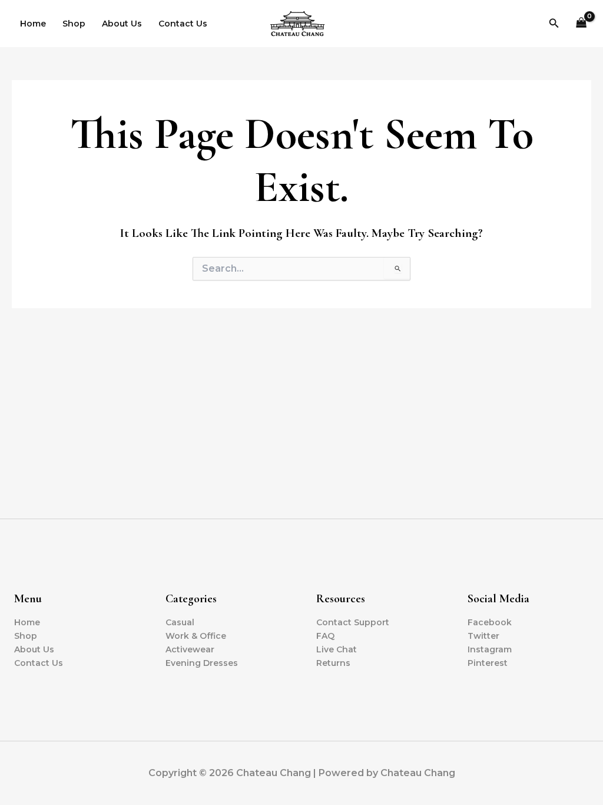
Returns (333, 663)
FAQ (325, 636)
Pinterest (488, 663)
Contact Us (182, 23)
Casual (179, 622)
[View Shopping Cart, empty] (581, 24)
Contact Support (352, 622)
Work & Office (195, 636)
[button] (554, 23)
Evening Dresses (201, 663)
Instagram (490, 649)
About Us (122, 23)
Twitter (483, 636)
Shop (73, 23)
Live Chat (336, 649)
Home (33, 23)
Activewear (189, 649)
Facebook (490, 622)
